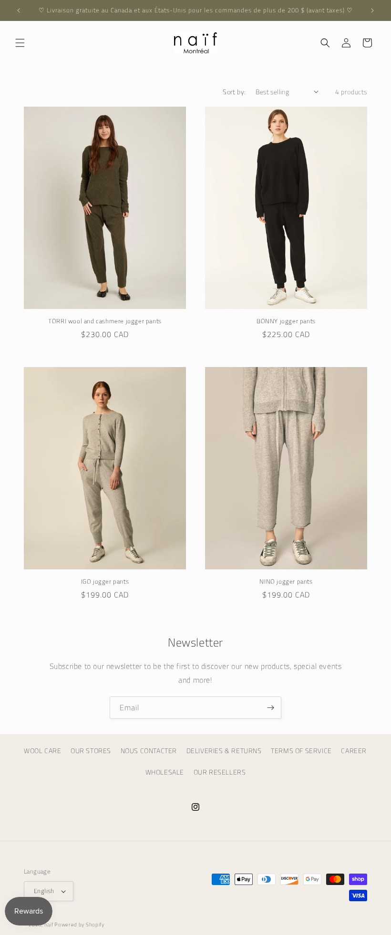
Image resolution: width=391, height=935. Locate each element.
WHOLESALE (164, 772)
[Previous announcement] (18, 10)
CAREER (354, 751)
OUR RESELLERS (220, 772)
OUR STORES (91, 751)
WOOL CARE (42, 751)
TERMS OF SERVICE (301, 751)
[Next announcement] (372, 10)
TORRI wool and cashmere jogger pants (105, 321)
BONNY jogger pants (286, 321)
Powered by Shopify (79, 924)
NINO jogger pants (285, 581)
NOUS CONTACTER (149, 751)
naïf (49, 924)
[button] (20, 42)
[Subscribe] (270, 707)
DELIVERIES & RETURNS (224, 751)
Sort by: (234, 92)
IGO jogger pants (105, 581)
